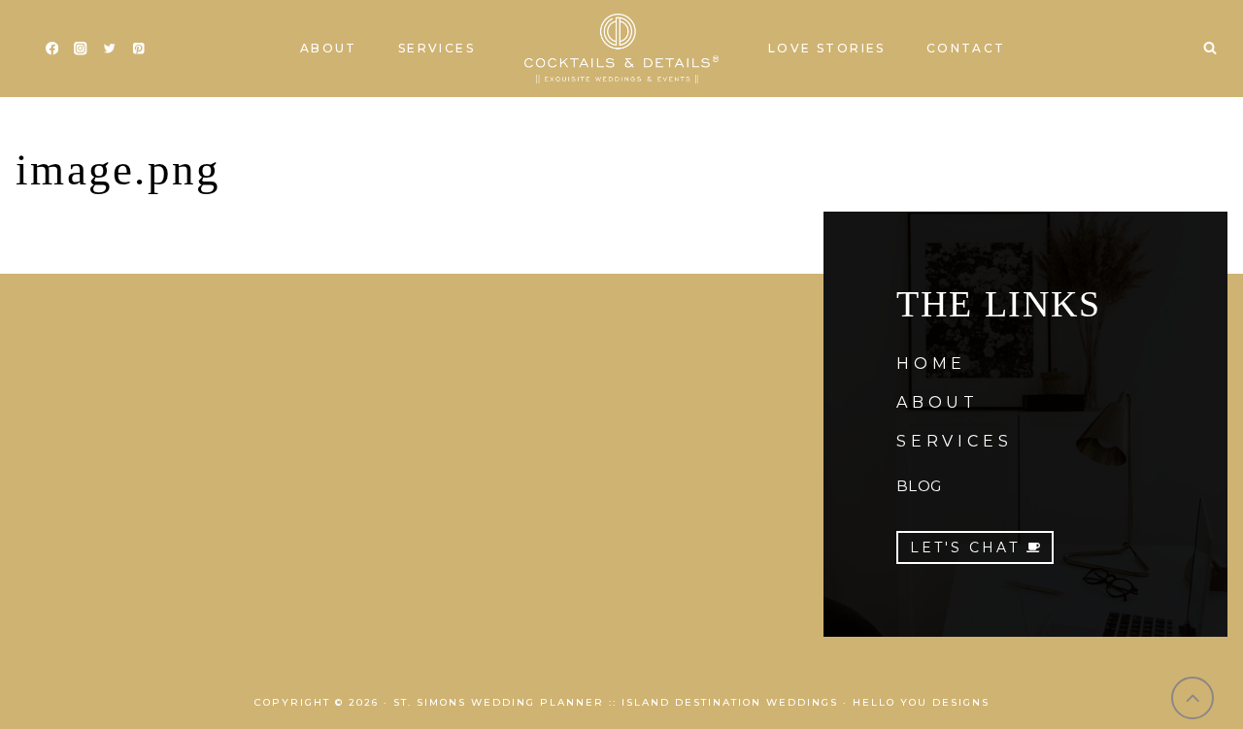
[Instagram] (81, 49)
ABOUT (937, 402)
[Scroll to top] (1193, 698)
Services (436, 48)
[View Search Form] (1210, 48)
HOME (931, 363)
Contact (966, 48)
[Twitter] (109, 49)
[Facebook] (52, 49)
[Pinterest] (138, 49)
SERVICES (954, 441)
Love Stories (827, 48)
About (328, 48)
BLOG (918, 486)
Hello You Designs (921, 702)
